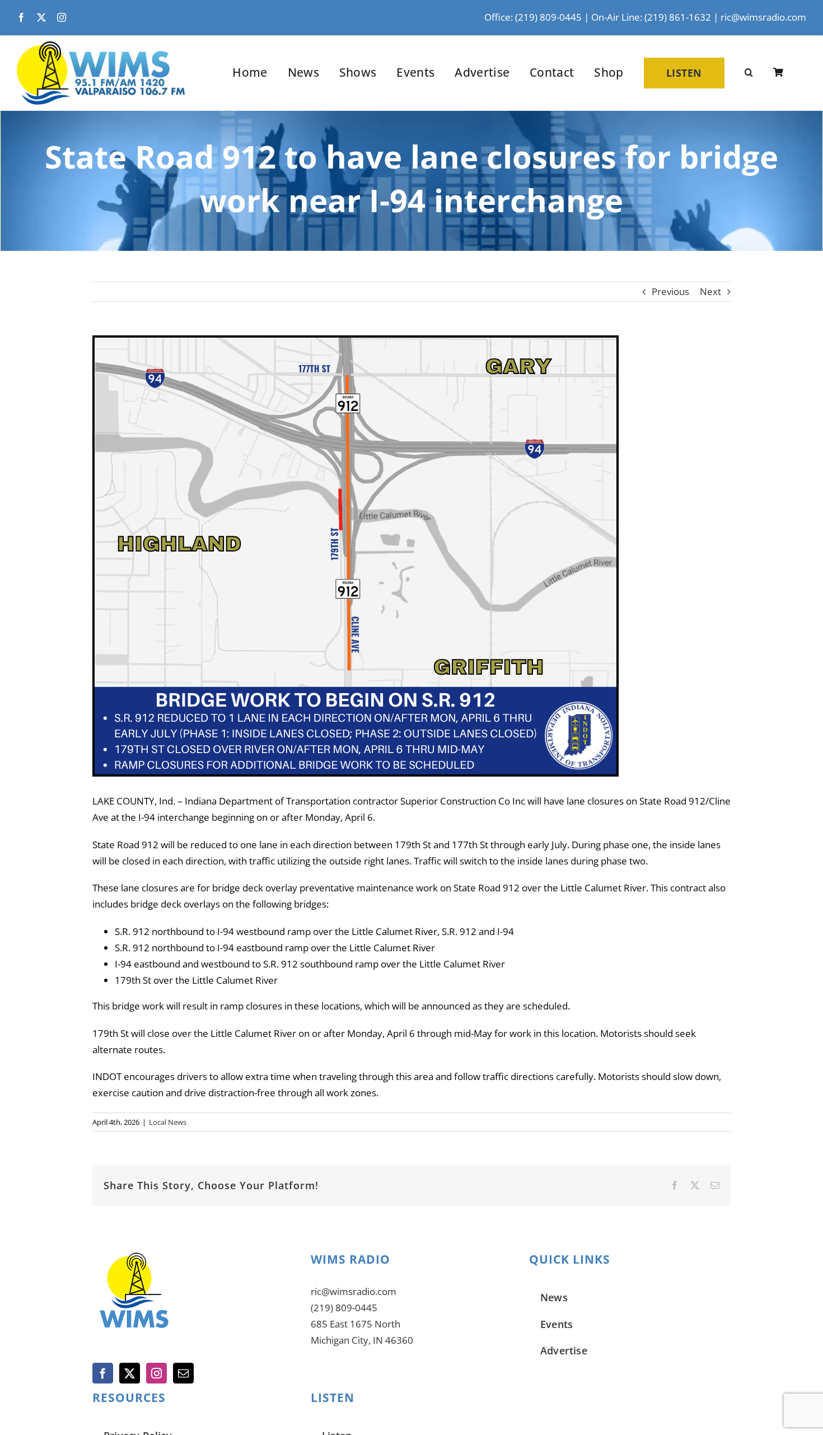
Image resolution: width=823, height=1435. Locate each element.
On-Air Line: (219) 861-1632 (651, 17)
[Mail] (183, 1373)
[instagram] (61, 17)
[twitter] (41, 17)
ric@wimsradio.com (763, 17)
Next (710, 291)
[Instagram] (156, 1373)
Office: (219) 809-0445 (533, 17)
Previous (670, 291)
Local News (167, 1122)
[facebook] (21, 17)
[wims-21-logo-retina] (101, 46)
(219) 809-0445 (344, 1307)
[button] (749, 73)
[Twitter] (129, 1373)
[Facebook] (102, 1373)
